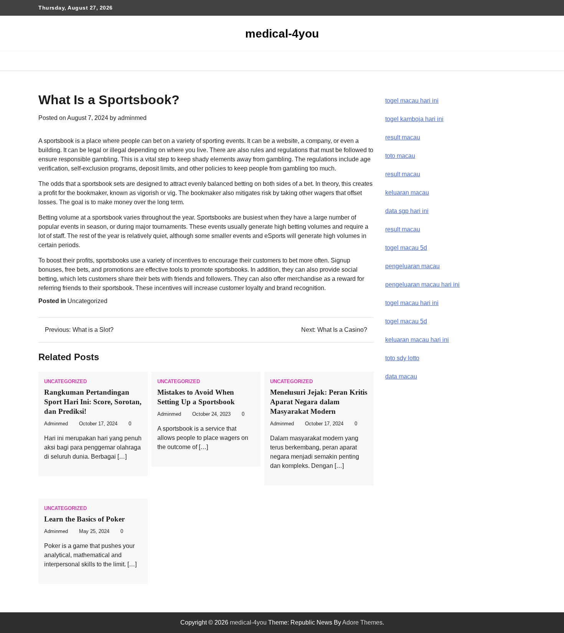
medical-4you (282, 33)
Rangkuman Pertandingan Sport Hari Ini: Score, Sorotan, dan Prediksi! (93, 401)
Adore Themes (362, 622)
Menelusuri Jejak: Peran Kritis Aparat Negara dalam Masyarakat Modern (318, 401)
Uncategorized (87, 301)
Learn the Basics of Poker (84, 519)
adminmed (132, 118)
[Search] (520, 61)
